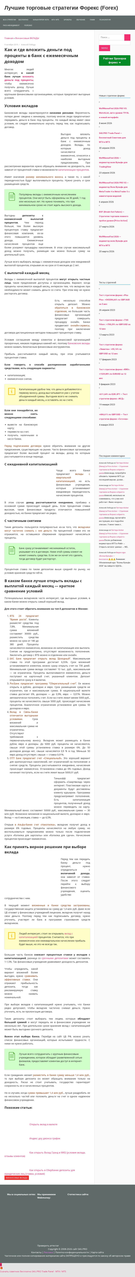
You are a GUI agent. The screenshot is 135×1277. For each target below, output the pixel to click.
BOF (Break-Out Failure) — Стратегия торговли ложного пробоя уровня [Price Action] (113, 216)
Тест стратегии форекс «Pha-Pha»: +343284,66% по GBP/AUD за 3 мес (114, 299)
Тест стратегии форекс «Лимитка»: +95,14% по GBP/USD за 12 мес (111, 349)
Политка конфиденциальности (72, 1252)
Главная (8, 38)
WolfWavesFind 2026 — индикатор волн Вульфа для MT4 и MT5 (113, 241)
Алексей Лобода (28, 44)
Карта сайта (97, 1252)
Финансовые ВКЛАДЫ (27, 38)
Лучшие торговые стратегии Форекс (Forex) (61, 8)
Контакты (36, 1252)
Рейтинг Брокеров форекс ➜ (114, 60)
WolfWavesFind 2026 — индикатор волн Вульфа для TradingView (113, 162)
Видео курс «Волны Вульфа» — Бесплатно (112, 555)
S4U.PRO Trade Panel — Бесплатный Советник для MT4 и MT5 (112, 137)
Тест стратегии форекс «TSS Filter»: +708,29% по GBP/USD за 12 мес (114, 324)
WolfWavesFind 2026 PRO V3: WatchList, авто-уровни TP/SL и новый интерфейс (114, 112)
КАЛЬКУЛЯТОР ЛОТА (41, 20)
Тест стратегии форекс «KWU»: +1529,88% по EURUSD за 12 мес (114, 373)
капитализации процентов (73, 169)
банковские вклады (79, 343)
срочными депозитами (55, 958)
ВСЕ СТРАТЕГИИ (9, 20)
